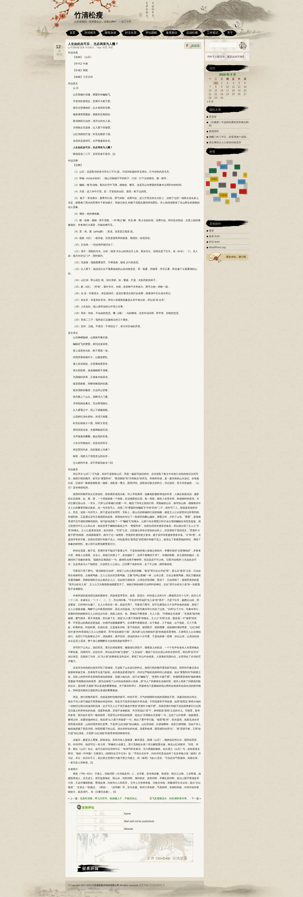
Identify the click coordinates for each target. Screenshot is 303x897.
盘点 (213, 172)
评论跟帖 (151, 32)
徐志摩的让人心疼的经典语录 (225, 142)
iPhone (223, 200)
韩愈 (110, 47)
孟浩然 (215, 194)
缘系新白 (171, 32)
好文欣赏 (131, 32)
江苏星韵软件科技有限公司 (105, 885)
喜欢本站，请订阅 (236, 256)
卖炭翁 (212, 116)
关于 (230, 32)
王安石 (243, 176)
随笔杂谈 (110, 32)
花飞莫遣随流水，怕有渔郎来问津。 (169, 798)
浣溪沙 (246, 184)
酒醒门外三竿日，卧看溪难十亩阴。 (229, 136)
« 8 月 (210, 101)
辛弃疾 (222, 164)
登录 (211, 230)
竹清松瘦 (88, 15)
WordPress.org (217, 247)
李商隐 (217, 183)
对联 (213, 197)
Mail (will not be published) (139, 821)
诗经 (233, 165)
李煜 (207, 188)
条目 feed (214, 236)
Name (127, 813)
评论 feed (214, 241)
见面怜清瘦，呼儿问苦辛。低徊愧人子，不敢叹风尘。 (109, 798)
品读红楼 (192, 32)
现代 (234, 173)
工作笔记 (212, 32)
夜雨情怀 (214, 131)
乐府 (227, 203)
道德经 (214, 166)
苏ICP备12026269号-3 (151, 885)
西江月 (241, 168)
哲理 (105, 47)
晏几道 (243, 191)
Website (128, 829)
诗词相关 (90, 32)
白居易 (223, 172)
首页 (72, 32)
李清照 (209, 185)
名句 (235, 195)
